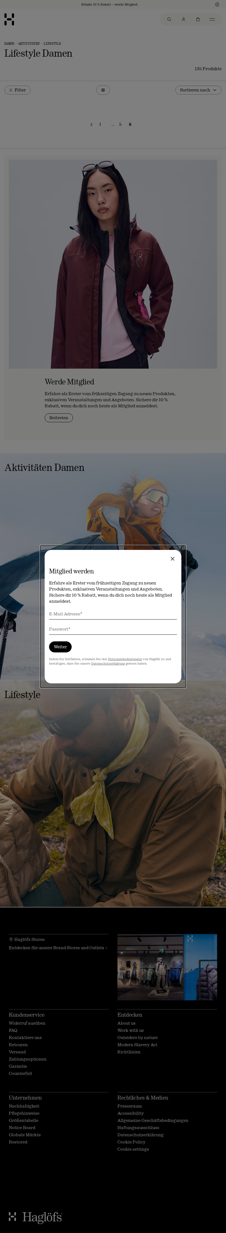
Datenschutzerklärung (108, 663)
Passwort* (60, 629)
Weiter (60, 646)
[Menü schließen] (172, 558)
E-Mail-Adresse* (65, 613)
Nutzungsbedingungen (125, 659)
